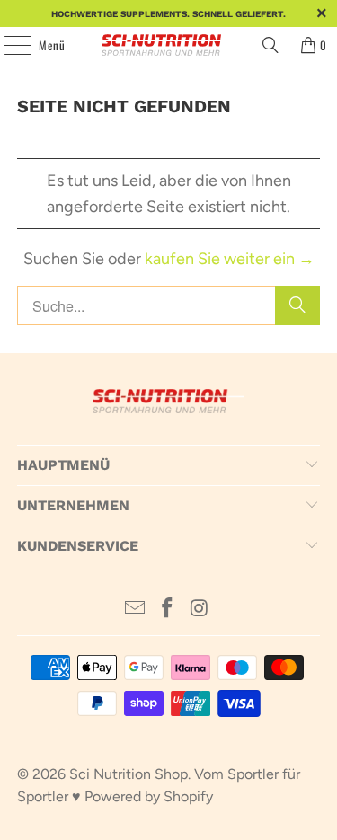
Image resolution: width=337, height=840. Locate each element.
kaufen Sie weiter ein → (230, 259)
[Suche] (297, 305)
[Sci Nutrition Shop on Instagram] (199, 609)
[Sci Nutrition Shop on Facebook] (168, 609)
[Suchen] (270, 45)
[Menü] (8, 45)
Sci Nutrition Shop (128, 774)
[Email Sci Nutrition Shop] (135, 609)
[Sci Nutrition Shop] (168, 45)
